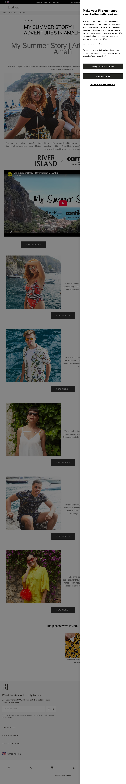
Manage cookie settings (102, 84)
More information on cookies (92, 44)
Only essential (103, 76)
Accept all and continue (103, 66)
